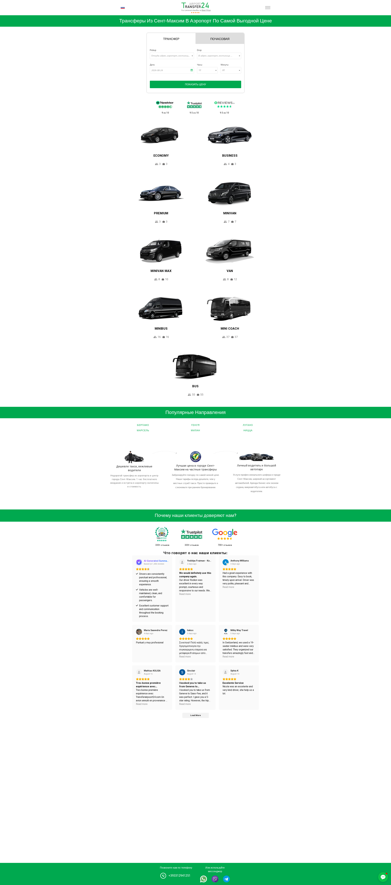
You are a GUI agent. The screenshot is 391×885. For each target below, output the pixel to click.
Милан (195, 430)
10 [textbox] (199, 70)
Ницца (247, 430)
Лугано (248, 425)
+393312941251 (179, 875)
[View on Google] (226, 562)
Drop (199, 50)
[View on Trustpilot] (139, 672)
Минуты (224, 64)
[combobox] (172, 56)
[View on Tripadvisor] (182, 562)
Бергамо (143, 425)
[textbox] (172, 56)
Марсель (143, 430)
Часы (199, 64)
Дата (152, 64)
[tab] (171, 38)
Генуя (195, 425)
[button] (383, 877)
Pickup (153, 50)
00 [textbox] (223, 70)
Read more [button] (185, 594)
